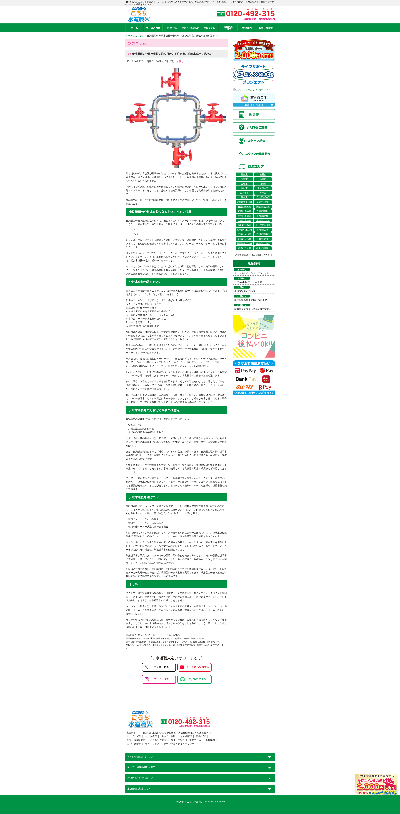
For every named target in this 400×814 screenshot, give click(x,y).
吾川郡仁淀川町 (263, 225)
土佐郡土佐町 (244, 220)
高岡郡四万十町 (244, 243)
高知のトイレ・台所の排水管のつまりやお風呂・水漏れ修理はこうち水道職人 (168, 732)
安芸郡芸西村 (263, 211)
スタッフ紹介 (178, 740)
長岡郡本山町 (244, 216)
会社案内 (210, 740)
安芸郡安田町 (244, 206)
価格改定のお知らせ (244, 291)
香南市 (263, 193)
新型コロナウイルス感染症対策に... (252, 309)
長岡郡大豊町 (263, 216)
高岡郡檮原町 (263, 234)
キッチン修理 (168, 736)
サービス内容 (134, 736)
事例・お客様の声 (136, 740)
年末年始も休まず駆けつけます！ (251, 300)
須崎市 (263, 183)
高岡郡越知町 (244, 234)
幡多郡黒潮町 (263, 248)
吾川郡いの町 (244, 225)
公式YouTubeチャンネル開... (249, 282)
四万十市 (244, 193)
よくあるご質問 (158, 740)
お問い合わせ (134, 743)
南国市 (263, 179)
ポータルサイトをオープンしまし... (252, 273)
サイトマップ (152, 743)
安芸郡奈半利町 (244, 202)
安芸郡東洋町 (263, 197)
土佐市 (244, 183)
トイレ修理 (151, 736)
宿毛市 (244, 188)
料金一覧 (201, 736)
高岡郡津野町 (263, 239)
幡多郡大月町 (263, 243)
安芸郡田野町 (263, 202)
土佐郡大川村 (263, 220)
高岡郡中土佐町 (244, 229)
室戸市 (263, 174)
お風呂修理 (186, 736)
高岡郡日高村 (244, 239)
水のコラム (195, 740)
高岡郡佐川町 (263, 229)
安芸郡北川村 (263, 206)
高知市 (244, 174)
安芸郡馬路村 (244, 211)
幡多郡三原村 (244, 248)
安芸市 (244, 179)
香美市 (244, 197)
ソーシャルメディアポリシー (179, 743)
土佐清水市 (263, 188)
